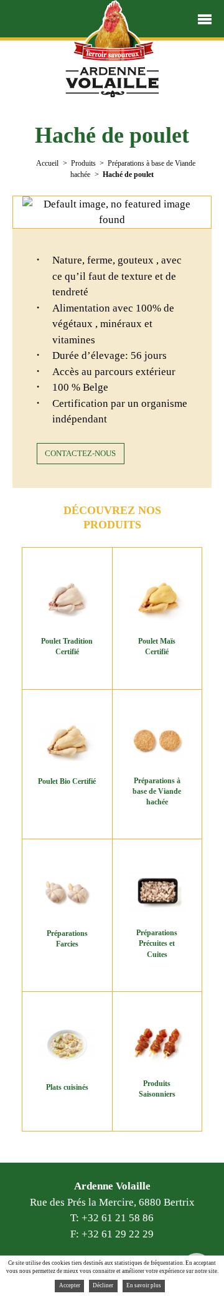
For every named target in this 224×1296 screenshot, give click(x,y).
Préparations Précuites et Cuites (156, 943)
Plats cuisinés (67, 1087)
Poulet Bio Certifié (67, 781)
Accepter (69, 1285)
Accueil (47, 163)
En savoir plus (143, 1285)
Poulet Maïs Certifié (156, 646)
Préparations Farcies (67, 939)
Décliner (103, 1285)
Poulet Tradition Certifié (67, 646)
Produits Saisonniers (157, 1089)
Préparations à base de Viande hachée (157, 791)
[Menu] (205, 19)
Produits (83, 163)
